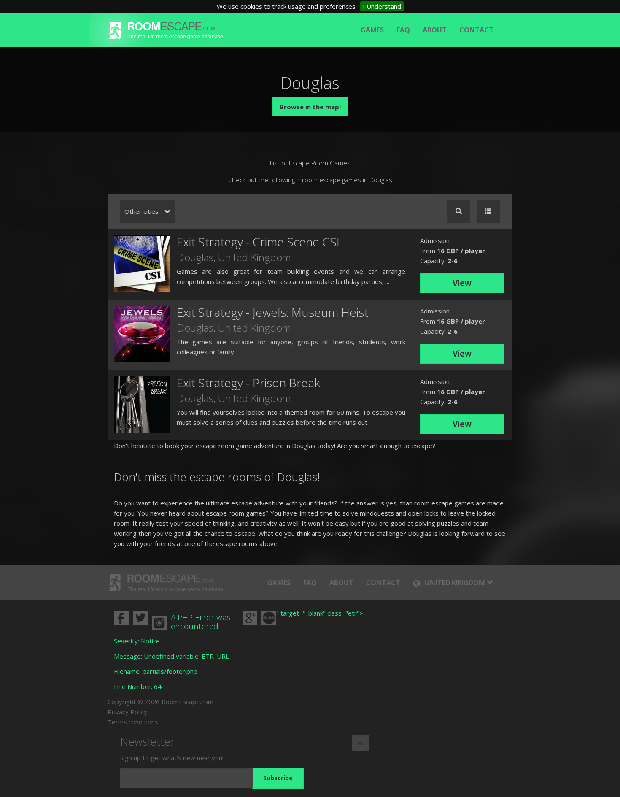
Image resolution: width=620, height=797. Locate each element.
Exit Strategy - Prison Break (248, 383)
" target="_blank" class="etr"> (319, 613)
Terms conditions (133, 722)
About (435, 30)
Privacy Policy (127, 712)
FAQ (403, 30)
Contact (476, 30)
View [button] (462, 283)
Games (372, 30)
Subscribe (278, 778)
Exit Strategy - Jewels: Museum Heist (272, 312)
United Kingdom (254, 257)
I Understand (382, 6)
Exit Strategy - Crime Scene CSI (258, 242)
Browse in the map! (310, 107)
